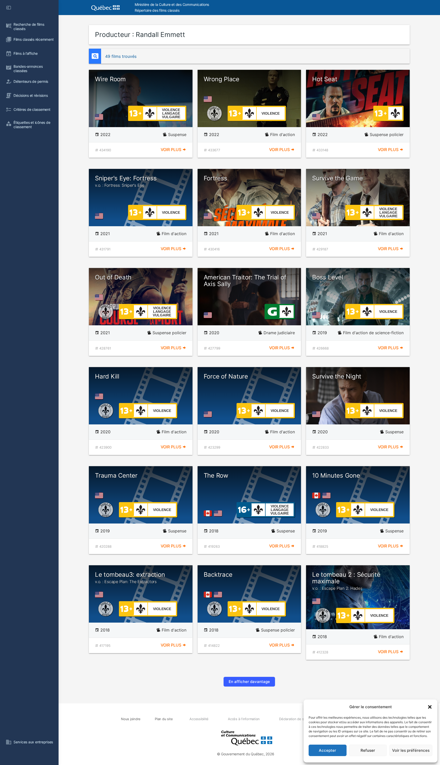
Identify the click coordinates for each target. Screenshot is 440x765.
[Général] (272, 311)
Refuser (368, 750)
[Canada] (209, 513)
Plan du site (164, 719)
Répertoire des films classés (157, 10)
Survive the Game (337, 178)
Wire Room (110, 79)
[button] (429, 706)
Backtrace (218, 574)
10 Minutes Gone (336, 475)
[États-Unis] (100, 117)
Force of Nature (226, 376)
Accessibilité (199, 719)
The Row (216, 475)
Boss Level (327, 277)
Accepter (327, 750)
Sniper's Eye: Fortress (126, 181)
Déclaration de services (297, 719)
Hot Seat (324, 79)
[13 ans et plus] (135, 112)
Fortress (215, 178)
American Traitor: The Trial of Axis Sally (245, 281)
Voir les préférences (411, 750)
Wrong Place (221, 79)
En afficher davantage (249, 681)
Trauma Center (116, 475)
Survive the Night (336, 376)
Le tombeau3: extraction (130, 577)
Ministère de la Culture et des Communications (172, 4)
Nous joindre (131, 719)
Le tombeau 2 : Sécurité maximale (346, 581)
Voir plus (171, 149)
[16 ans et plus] (244, 509)
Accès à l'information (244, 719)
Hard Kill (107, 376)
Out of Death (113, 277)
